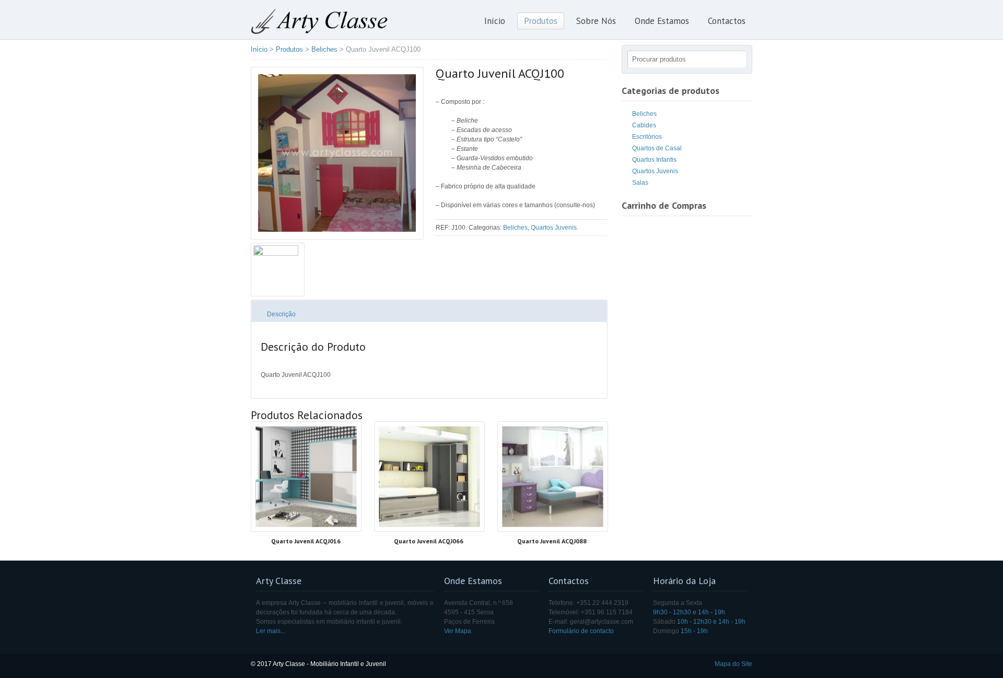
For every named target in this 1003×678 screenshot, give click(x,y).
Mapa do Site (733, 664)
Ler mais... (270, 631)
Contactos (726, 21)
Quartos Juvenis (554, 227)
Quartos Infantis (654, 159)
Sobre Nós (596, 21)
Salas (640, 182)
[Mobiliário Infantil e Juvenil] (319, 32)
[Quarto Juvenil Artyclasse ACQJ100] (337, 153)
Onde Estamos (662, 21)
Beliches (324, 49)
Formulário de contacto (581, 631)
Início (494, 21)
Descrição (281, 314)
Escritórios (647, 136)
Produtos (540, 21)
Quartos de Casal (657, 148)
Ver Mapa (457, 631)
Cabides (644, 125)
